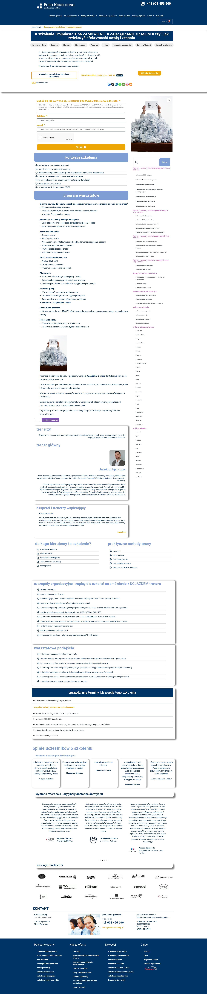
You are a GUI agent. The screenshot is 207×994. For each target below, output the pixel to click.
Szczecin (139, 400)
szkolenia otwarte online (144, 299)
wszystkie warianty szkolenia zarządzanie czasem (54, 707)
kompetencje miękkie (116, 980)
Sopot (138, 396)
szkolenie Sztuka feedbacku (145, 206)
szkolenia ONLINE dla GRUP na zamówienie (85, 982)
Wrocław (138, 420)
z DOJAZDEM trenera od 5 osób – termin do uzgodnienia (150, 278)
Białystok (139, 331)
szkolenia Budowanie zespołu (145, 201)
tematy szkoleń (79, 987)
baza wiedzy (124, 16)
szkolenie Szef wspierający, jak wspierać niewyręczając (149, 191)
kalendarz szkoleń (80, 968)
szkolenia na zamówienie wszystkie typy (83, 963)
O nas (146, 955)
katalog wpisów (138, 16)
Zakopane (139, 424)
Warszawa (139, 416)
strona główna (55, 16)
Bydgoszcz (139, 339)
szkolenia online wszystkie (48, 980)
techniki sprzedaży (80, 977)
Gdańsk (138, 347)
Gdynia (138, 351)
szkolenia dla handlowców (118, 955)
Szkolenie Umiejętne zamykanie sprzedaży (150, 232)
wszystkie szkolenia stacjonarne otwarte (149, 303)
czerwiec (139, 452)
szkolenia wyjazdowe (108, 16)
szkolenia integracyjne (117, 951)
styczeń (138, 432)
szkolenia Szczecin (116, 964)
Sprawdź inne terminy (164, 45)
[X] (112, 84)
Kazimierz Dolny (141, 363)
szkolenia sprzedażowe (143, 319)
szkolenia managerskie (143, 311)
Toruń (138, 408)
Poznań (138, 388)
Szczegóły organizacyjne (122, 45)
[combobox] (145, 162)
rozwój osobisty (43, 968)
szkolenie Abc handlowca (144, 216)
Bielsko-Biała (140, 335)
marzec (138, 440)
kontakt (159, 16)
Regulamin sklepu (151, 960)
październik (140, 468)
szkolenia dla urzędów (46, 976)
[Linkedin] (116, 84)
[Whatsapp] (119, 84)
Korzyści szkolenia (39, 45)
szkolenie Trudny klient (143, 269)
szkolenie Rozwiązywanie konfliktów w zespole (151, 252)
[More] (130, 84)
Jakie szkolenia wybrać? (47, 951)
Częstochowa (140, 343)
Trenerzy (94, 45)
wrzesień (139, 464)
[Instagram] (127, 84)
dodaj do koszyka (50, 420)
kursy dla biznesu (115, 960)
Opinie (105, 45)
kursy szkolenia (88, 16)
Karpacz (138, 355)
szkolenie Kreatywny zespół (145, 256)
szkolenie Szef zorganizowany (146, 196)
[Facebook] (109, 84)
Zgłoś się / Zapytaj (144, 45)
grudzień (139, 477)
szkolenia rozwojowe (142, 315)
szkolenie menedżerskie (118, 976)
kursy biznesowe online (82, 973)
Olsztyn (138, 384)
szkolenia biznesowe (45, 972)
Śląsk (137, 404)
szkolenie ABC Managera (144, 175)
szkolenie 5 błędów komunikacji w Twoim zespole (149, 247)
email (40, 125)
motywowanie (42, 960)
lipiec (137, 456)
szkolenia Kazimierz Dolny (118, 968)
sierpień (138, 460)
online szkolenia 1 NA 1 (143, 288)
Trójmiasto (139, 412)
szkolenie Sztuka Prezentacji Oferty (148, 228)
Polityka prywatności (152, 964)
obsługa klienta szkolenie (47, 964)
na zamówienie (70, 16)
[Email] (123, 84)
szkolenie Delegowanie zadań (145, 184)
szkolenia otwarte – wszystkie (146, 295)
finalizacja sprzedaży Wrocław (49, 955)
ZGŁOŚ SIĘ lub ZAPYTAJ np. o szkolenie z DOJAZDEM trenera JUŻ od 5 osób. (78, 101)
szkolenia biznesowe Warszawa (120, 972)
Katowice (139, 359)
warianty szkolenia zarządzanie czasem (66, 27)
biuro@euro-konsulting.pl (112, 928)
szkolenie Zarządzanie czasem (146, 241)
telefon (41, 116)
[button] (149, 73)
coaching (76, 951)
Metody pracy (80, 45)
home (46, 27)
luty (137, 436)
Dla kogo (66, 45)
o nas (149, 16)
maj (137, 448)
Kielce (138, 371)
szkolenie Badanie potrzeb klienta (147, 224)
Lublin (138, 375)
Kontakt (147, 951)
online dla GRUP (141, 283)
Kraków (138, 367)
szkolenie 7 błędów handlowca (146, 220)
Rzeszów (138, 392)
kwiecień (138, 444)
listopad (138, 473)
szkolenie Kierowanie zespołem (146, 180)
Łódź (137, 379)
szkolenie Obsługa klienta (144, 265)
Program (54, 45)
